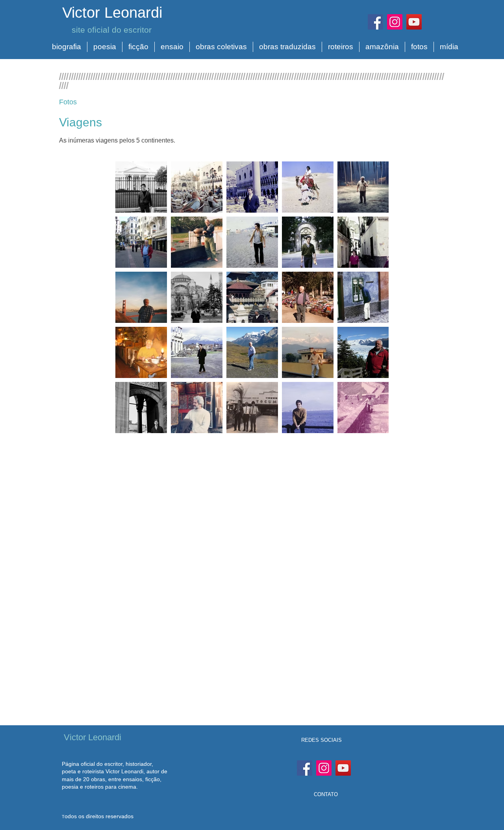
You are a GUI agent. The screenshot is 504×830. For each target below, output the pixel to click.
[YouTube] (414, 22)
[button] (66, 47)
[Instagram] (394, 22)
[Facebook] (375, 22)
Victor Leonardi (112, 12)
